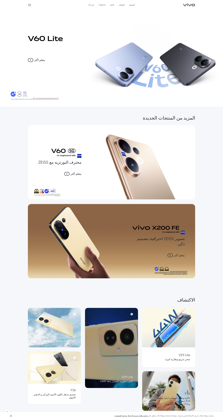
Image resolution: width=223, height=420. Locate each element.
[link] (189, 4)
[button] (29, 5)
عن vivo (91, 5)
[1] (111, 53)
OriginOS (102, 5)
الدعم (112, 5)
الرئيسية (132, 5)
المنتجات (122, 5)
